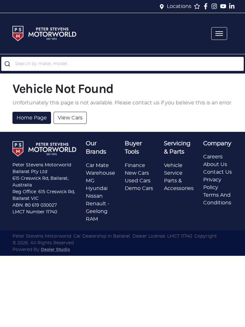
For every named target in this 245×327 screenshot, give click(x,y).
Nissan (94, 196)
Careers (213, 156)
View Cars (70, 117)
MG (90, 180)
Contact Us (217, 172)
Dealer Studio (55, 249)
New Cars (137, 173)
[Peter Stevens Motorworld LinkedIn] (233, 6)
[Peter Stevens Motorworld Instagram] (215, 6)
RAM (92, 219)
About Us (215, 164)
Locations (179, 6)
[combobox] (122, 64)
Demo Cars (139, 188)
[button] (219, 33)
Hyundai (97, 188)
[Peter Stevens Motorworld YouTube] (224, 6)
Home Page (32, 117)
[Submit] (8, 64)
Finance (135, 165)
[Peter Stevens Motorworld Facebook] (207, 6)
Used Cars (138, 180)
